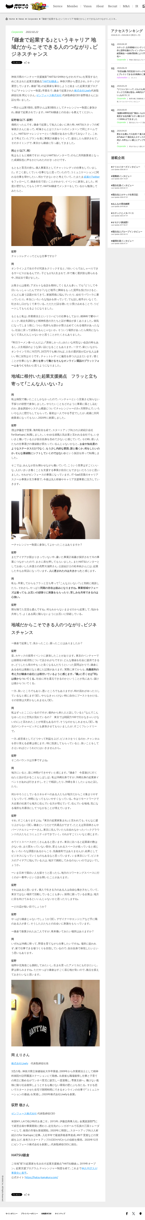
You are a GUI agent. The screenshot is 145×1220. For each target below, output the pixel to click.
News (21, 19)
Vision (88, 6)
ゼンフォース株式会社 (49, 95)
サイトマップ (60, 1213)
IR (136, 6)
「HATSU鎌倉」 (50, 81)
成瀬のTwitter (92, 176)
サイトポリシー (12, 1213)
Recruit (112, 6)
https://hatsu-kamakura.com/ (41, 1177)
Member (72, 6)
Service (57, 6)
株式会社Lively (82, 90)
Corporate (17, 31)
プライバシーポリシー (29, 1213)
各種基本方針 (46, 1213)
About (100, 6)
